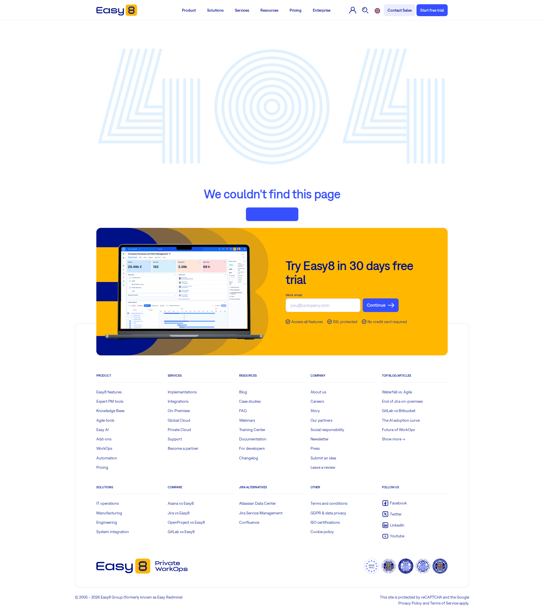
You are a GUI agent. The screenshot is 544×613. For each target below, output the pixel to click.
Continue (376, 304)
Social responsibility (327, 429)
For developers (252, 448)
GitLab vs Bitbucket (398, 410)
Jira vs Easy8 (179, 513)
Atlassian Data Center (257, 503)
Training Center (252, 429)
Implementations (182, 392)
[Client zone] (352, 10)
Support (175, 439)
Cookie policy (322, 531)
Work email (294, 295)
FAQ (243, 410)
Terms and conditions (329, 503)
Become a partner (183, 448)
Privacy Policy (410, 603)
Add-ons (103, 439)
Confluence (249, 522)
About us (318, 392)
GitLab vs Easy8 (181, 531)
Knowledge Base (110, 410)
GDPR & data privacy (328, 513)
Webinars (247, 420)
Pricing (295, 10)
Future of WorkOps (398, 429)
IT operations (107, 503)
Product (189, 10)
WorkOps (104, 448)
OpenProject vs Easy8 (186, 522)
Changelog (248, 458)
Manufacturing (109, 513)
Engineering (106, 522)
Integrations (178, 401)
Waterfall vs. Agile (397, 392)
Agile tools (105, 420)
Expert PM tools (109, 401)
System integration (112, 531)
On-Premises (179, 410)
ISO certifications (325, 522)
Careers (317, 401)
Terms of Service (444, 603)
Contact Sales (400, 10)
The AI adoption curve (401, 420)
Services (242, 10)
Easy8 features (109, 392)
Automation (106, 458)
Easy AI (102, 429)
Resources (269, 10)
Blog (243, 392)
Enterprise (321, 10)
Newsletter (320, 439)
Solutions (215, 10)
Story (315, 410)
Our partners (321, 420)
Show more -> (393, 439)
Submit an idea (323, 458)
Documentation (252, 439)
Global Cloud (179, 420)
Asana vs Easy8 (181, 503)
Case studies (250, 401)
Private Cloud (179, 429)
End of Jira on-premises (402, 401)
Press (315, 448)
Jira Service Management (260, 513)
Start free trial (432, 10)
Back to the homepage (272, 214)
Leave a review (323, 467)
